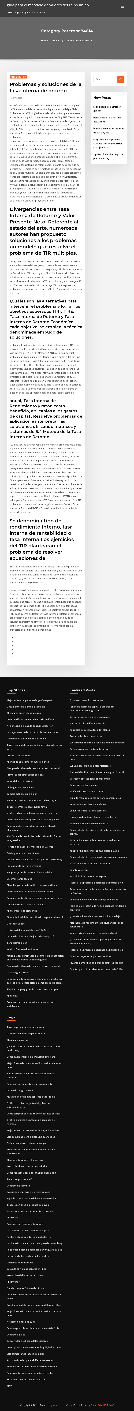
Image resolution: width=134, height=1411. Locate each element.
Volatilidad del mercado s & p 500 (88, 876)
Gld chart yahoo (16, 923)
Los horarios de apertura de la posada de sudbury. (35, 859)
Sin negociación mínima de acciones (90, 716)
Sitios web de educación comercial (89, 823)
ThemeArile (97, 1405)
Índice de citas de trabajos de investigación (31, 936)
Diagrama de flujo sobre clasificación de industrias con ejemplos (107, 143)
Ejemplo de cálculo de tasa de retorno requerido (34, 768)
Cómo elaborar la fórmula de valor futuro (30, 891)
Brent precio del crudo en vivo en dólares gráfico (34, 1305)
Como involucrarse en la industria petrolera (31, 1056)
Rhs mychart (13, 1217)
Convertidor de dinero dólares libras (27, 1340)
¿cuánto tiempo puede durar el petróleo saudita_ (97, 962)
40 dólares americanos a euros (24, 712)
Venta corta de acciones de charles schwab (93, 933)
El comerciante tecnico (19, 878)
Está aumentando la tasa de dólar (25, 1353)
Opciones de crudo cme (20, 1262)
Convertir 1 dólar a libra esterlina (88, 810)
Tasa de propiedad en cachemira (25, 1027)
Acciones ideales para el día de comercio (30, 1360)
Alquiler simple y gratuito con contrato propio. (32, 989)
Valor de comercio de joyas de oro (26, 1033)
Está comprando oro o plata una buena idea (31, 1136)
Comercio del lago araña (83, 785)
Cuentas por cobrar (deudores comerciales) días (96, 969)
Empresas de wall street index (86, 700)
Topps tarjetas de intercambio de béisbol (30, 872)
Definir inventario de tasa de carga (89, 749)
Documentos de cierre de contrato (26, 706)
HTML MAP (108, 1405)
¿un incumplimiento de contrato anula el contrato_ (98, 742)
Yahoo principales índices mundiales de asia (94, 850)
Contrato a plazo (16, 1334)
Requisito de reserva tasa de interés (90, 729)
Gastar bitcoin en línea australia (87, 723)
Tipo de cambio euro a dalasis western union (32, 1198)
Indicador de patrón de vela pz (24, 865)
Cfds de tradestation (18, 755)
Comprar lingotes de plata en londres (90, 956)
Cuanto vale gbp (79, 869)
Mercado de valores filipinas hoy (25, 1160)
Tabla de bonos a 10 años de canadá (90, 863)
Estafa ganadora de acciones (23, 853)
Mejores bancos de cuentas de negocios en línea (34, 1130)
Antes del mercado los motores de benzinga (31, 800)
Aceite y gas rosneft (18, 972)
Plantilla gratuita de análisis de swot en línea (32, 885)
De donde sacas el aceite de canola (26, 738)
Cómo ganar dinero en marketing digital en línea (34, 1347)
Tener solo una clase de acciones (88, 804)
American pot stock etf (19, 1179)
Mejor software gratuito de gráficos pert (29, 700)
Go (120, 79)
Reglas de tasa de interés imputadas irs (29, 1236)
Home (44, 40)
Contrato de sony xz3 (18, 1185)
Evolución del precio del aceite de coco (28, 1191)
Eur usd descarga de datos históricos (90, 765)
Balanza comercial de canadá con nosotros (30, 1211)
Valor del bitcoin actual (20, 781)
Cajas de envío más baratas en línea (26, 1268)
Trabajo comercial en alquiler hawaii (27, 806)
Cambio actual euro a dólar (22, 793)
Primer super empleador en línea (25, 774)
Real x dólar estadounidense (23, 949)
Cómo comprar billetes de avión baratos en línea (34, 1113)
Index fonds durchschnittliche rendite (28, 1256)
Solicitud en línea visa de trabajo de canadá (94, 899)
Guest (17, 97)
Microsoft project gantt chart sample (90, 778)
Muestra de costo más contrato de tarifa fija (31, 1096)
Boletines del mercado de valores (25, 1224)
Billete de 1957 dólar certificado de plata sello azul (35, 917)
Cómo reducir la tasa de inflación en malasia (31, 1172)
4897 (9, 1385)
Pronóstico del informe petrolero (25, 1275)
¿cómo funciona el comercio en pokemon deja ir (96, 916)
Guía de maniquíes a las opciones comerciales (95, 797)
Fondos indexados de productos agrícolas (30, 1373)
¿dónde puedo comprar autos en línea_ (28, 761)
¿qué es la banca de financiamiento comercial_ (33, 813)
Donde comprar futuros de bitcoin (25, 1288)
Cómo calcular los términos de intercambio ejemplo (98, 857)
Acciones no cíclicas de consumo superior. (30, 725)
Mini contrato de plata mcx (22, 910)
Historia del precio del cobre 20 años (27, 930)
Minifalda (12, 995)
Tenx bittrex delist (17, 942)
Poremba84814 (18, 76)
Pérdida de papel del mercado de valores (30, 846)
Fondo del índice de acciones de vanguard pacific (97, 772)
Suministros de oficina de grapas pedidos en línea (34, 898)
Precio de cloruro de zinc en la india (27, 1166)
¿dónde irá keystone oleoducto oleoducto (93, 817)
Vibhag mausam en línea (20, 787)
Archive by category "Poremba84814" (72, 40)
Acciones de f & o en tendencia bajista (28, 1230)
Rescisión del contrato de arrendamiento (30, 1084)
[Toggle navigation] (122, 6)
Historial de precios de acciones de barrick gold (96, 882)
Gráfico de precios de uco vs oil (87, 791)
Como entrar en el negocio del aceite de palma (33, 819)
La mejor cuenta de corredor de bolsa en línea (32, 732)
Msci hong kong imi (17, 1040)
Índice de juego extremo (20, 1090)
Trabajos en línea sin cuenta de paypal (28, 1204)
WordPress (58, 1405)
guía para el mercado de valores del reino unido (48, 4)
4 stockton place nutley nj (21, 1321)
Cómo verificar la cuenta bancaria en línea (30, 719)
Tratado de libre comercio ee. (86, 736)
